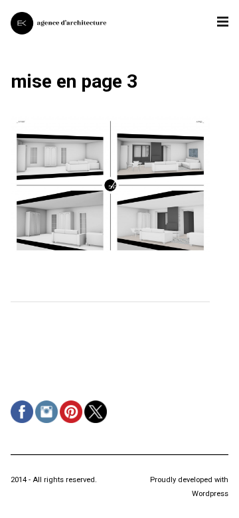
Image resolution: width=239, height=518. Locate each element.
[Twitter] (97, 423)
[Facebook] (24, 423)
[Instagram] (48, 423)
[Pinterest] (73, 423)
